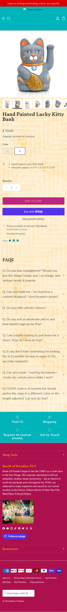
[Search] (10, 18)
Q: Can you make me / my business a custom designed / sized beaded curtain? (30, 294)
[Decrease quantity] (5, 187)
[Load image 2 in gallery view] (33, 64)
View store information (16, 233)
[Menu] (3, 18)
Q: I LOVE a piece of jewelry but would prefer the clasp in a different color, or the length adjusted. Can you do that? (30, 393)
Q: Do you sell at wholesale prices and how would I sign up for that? (28, 321)
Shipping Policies (37, 582)
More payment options (33, 219)
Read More (8, 493)
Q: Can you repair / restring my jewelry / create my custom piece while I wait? (30, 375)
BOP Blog (6, 582)
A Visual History (23, 493)
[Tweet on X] (10, 240)
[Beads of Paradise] (33, 18)
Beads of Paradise (16, 601)
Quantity (7, 180)
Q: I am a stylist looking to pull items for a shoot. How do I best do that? (30, 337)
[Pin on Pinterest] (18, 240)
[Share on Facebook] (14, 240)
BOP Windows (20, 582)
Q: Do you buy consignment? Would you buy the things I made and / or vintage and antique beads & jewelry (31, 275)
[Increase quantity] (17, 187)
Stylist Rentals (51, 578)
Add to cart (33, 200)
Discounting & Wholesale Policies (27, 578)
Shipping (6, 136)
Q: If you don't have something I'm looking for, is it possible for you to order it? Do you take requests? (31, 356)
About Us (6, 578)
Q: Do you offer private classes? (24, 308)
